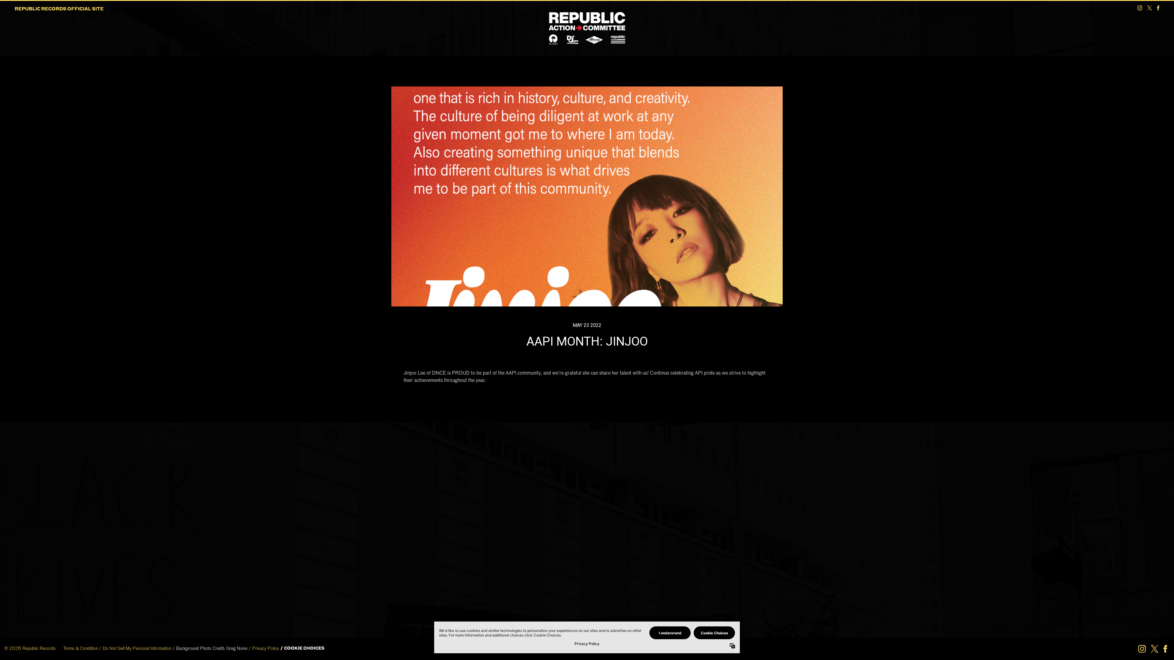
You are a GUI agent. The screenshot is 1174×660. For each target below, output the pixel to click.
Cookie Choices (304, 649)
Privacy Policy (265, 649)
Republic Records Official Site (59, 9)
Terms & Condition (80, 649)
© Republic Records (30, 649)
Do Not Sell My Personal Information (137, 649)
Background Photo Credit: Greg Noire (211, 649)
